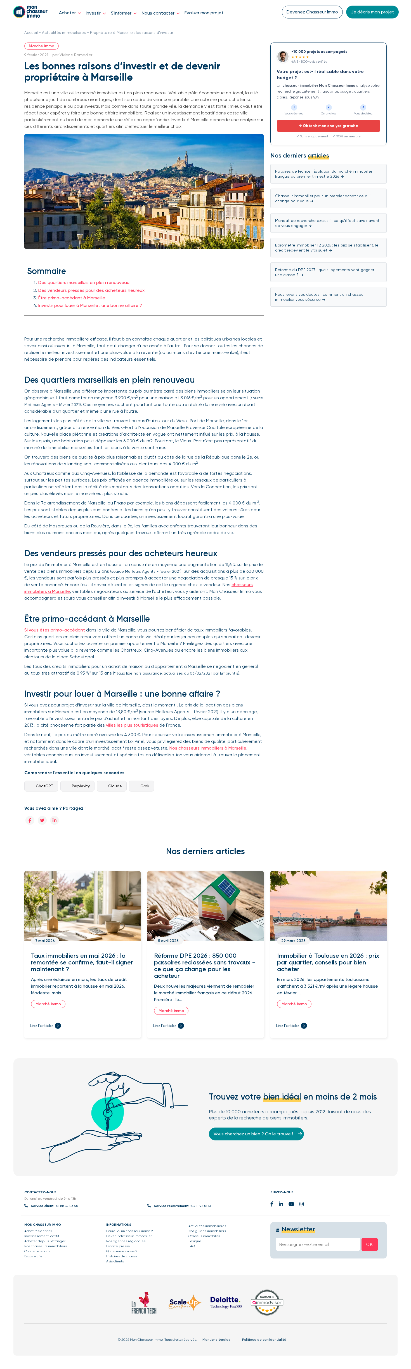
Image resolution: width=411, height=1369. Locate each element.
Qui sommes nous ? (121, 1251)
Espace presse (118, 1246)
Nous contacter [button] (159, 13)
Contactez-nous (37, 1251)
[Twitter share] (42, 820)
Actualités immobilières (64, 32)
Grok (144, 786)
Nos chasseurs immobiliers (45, 1246)
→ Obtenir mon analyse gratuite (328, 125)
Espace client (35, 1256)
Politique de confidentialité (264, 1340)
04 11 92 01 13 (201, 1206)
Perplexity (81, 786)
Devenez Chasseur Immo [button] (312, 12)
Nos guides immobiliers (207, 1231)
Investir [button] (94, 13)
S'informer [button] (122, 13)
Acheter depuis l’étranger (44, 1241)
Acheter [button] (68, 12)
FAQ (191, 1246)
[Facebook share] (30, 820)
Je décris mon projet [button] (372, 12)
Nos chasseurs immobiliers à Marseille (207, 748)
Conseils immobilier (204, 1236)
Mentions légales (216, 1340)
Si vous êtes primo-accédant (54, 630)
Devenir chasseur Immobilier (129, 1236)
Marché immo (41, 46)
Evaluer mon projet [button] (204, 12)
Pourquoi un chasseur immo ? (129, 1231)
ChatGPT (44, 786)
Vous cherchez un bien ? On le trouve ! (254, 1133)
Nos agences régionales (125, 1241)
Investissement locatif (41, 1236)
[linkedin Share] (54, 820)
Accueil (31, 32)
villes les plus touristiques (132, 725)
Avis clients (115, 1261)
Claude (115, 786)
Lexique (194, 1241)
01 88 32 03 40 (67, 1206)
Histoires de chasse (122, 1256)
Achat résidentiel (38, 1231)
